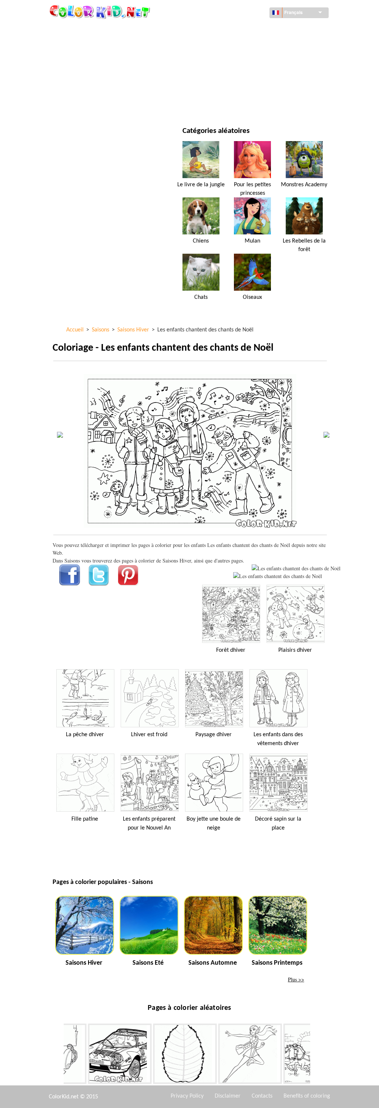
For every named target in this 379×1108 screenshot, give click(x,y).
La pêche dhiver (85, 735)
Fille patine (84, 819)
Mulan (252, 241)
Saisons (79, 75)
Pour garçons (231, 75)
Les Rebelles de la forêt (304, 245)
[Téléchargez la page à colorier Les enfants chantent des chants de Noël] (277, 576)
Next (315, 1055)
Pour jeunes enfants (95, 90)
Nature (222, 105)
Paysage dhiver (213, 735)
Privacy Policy (187, 1096)
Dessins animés (88, 60)
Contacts (262, 1096)
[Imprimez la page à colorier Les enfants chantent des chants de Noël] (296, 568)
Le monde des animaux (241, 44)
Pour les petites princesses (252, 189)
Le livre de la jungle (201, 185)
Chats (201, 297)
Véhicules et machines (97, 29)
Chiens (201, 241)
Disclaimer (228, 1096)
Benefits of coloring (307, 1096)
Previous (58, 1055)
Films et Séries (87, 105)
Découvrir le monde (238, 29)
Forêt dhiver (230, 650)
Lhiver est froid (149, 735)
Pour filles (227, 60)
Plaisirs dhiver (295, 650)
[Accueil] (100, 11)
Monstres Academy (304, 185)
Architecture (86, 44)
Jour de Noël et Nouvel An (245, 90)
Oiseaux (252, 297)
